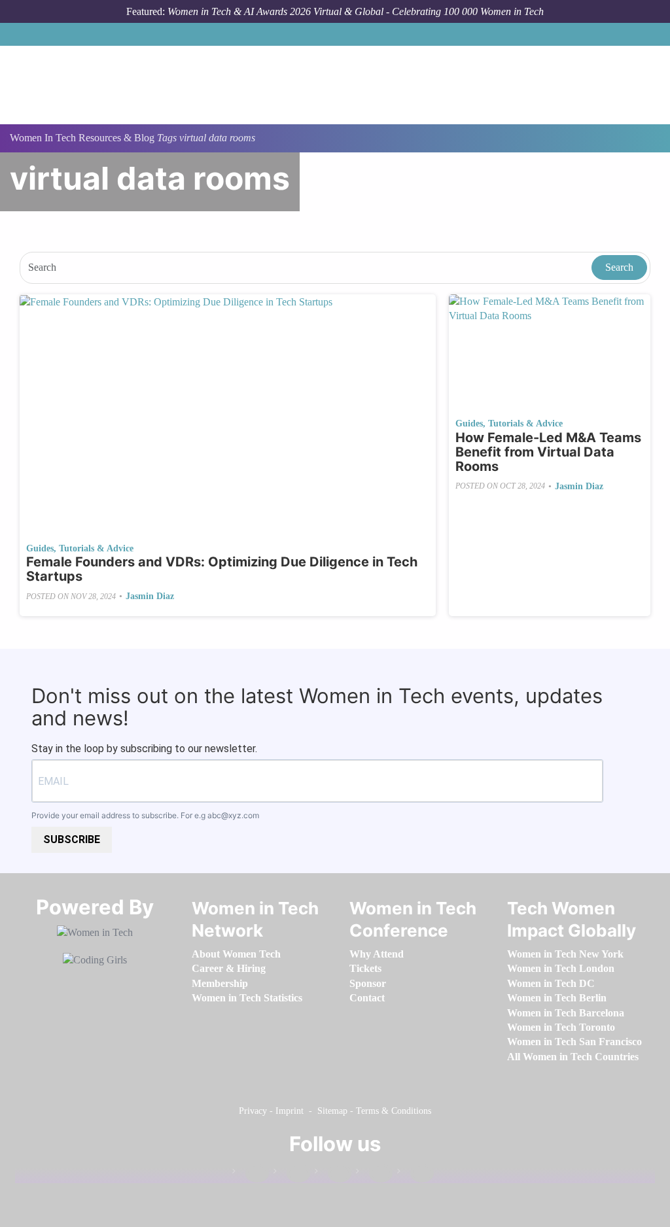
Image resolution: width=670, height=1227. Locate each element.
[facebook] (250, 1173)
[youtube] (415, 1173)
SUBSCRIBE (71, 839)
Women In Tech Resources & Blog (82, 137)
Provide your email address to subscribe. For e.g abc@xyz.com (145, 815)
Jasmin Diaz (150, 596)
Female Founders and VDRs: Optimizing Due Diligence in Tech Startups (221, 569)
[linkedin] (291, 1173)
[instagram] (333, 1173)
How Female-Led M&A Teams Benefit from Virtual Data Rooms (548, 452)
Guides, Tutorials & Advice (79, 548)
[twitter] (374, 1173)
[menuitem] (236, 953)
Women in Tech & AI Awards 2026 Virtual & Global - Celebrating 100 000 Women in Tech (356, 11)
